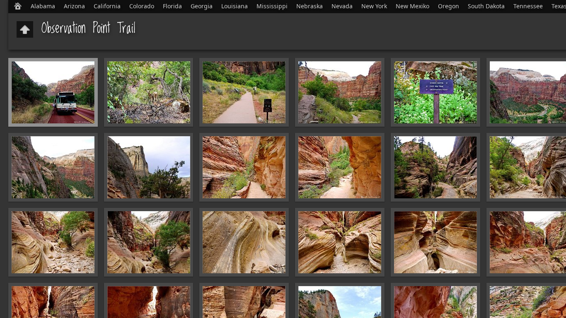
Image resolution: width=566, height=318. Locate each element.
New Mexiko (412, 6)
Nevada (342, 6)
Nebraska (309, 6)
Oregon (448, 6)
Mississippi (272, 6)
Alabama (43, 6)
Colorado (141, 6)
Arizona (74, 6)
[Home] (18, 6)
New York (374, 6)
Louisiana (234, 6)
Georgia (202, 6)
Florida (172, 6)
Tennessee (528, 6)
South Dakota (486, 6)
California (107, 6)
